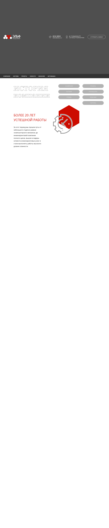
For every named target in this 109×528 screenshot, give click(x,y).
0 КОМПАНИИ (69, 86)
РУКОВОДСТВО (93, 91)
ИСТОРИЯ (69, 91)
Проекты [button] (24, 76)
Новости (33, 76)
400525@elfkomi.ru (57, 38)
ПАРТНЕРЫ (93, 103)
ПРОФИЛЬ (93, 86)
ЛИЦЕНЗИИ (93, 97)
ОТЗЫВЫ (69, 97)
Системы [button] (16, 76)
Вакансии (41, 76)
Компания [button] (6, 76)
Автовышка (51, 76)
